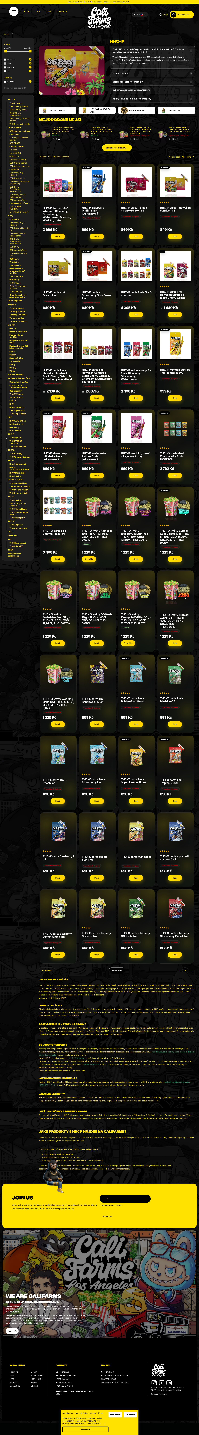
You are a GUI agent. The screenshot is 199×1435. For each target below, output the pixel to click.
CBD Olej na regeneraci (20, 166)
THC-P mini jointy (17, 518)
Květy (10, 216)
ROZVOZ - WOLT (108, 1379)
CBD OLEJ (14, 156)
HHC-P (11, 460)
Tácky (12, 371)
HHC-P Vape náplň (17, 464)
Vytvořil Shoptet (161, 1394)
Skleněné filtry (16, 358)
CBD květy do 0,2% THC (18, 254)
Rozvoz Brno (37, 1379)
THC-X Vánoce (16, 394)
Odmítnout (115, 1415)
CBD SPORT (14, 143)
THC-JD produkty (17, 414)
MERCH (12, 328)
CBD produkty (15, 391)
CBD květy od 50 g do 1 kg (20, 229)
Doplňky (11, 325)
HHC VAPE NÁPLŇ (17, 421)
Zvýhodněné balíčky (18, 382)
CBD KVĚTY (15, 169)
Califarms (19, 82)
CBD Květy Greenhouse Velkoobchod (15, 189)
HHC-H (11, 532)
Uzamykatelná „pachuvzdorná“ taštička (17, 270)
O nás (48, 11)
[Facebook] (161, 1382)
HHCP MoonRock (17, 473)
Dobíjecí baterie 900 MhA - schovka (18, 347)
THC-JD (11, 521)
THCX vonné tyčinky (19, 493)
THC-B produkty (17, 410)
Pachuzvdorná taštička (16, 336)
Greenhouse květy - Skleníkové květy (18, 296)
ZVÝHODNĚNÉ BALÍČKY (19, 378)
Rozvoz (28, 11)
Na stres (13, 150)
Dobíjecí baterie (16, 424)
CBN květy (14, 259)
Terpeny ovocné (17, 311)
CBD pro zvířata (16, 146)
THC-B (11, 434)
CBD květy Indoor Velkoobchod (17, 196)
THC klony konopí (17, 543)
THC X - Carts (15, 103)
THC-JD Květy (16, 276)
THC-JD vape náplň (18, 528)
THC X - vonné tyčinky (19, 124)
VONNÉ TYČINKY (16, 480)
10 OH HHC (13, 535)
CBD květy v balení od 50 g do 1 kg (19, 182)
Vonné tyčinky (16, 397)
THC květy (14, 262)
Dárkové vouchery (18, 332)
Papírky (12, 355)
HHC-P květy (15, 476)
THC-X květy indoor (18, 110)
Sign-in (34, 1372)
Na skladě (19, 59)
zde (102, 1423)
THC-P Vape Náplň (18, 509)
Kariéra (34, 1382)
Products (14, 1372)
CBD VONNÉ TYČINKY (19, 203)
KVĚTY (12, 400)
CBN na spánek (15, 301)
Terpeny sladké (16, 318)
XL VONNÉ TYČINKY (19, 212)
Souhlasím (130, 1415)
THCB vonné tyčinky (18, 490)
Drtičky (12, 368)
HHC (11, 404)
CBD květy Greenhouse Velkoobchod (15, 241)
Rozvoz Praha (37, 1375)
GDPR (153, 1390)
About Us (14, 1382)
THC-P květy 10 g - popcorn (18, 287)
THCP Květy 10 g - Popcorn (18, 504)
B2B (38, 11)
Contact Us (15, 1386)
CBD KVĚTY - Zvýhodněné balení (18, 386)
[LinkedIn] (169, 1382)
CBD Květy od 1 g (17, 178)
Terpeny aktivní (16, 308)
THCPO (11, 450)
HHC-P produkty (17, 407)
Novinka (19, 67)
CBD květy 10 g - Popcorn (17, 173)
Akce (19, 63)
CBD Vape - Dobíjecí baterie (19, 139)
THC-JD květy (16, 525)
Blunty (12, 364)
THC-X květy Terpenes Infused (20, 119)
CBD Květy (14, 219)
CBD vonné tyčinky (18, 200)
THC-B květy (15, 265)
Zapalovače (14, 361)
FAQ (12, 1379)
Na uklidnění (15, 153)
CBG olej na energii (18, 159)
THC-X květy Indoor (18, 106)
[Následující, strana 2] (185, 970)
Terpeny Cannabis (17, 315)
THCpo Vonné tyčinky (19, 486)
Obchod (34, 1386)
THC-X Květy (15, 292)
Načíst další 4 (117, 970)
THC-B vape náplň (17, 446)
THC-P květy (15, 283)
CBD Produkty (14, 127)
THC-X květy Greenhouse (15, 114)
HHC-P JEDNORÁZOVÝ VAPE (19, 468)
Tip (18, 71)
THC (10, 539)
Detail (57, 236)
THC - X (11, 99)
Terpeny (12, 304)
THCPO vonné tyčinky (19, 457)
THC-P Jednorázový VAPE (18, 513)
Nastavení (85, 1429)
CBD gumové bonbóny (19, 131)
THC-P (11, 496)
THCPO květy (15, 454)
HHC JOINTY (15, 431)
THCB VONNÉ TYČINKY (15, 442)
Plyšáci (12, 351)
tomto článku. (183, 1118)
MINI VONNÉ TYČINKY (15, 207)
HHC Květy (14, 280)
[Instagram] (154, 1382)
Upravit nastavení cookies (169, 1390)
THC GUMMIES (16, 546)
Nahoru (48, 970)
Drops (12, 1375)
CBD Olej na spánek (18, 163)
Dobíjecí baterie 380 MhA (18, 341)
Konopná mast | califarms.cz (15, 554)
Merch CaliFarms (15, 374)
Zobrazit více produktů (116, 148)
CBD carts (14, 134)
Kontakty (62, 11)
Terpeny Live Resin (18, 321)
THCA (10, 550)
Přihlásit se (107, 1216)
